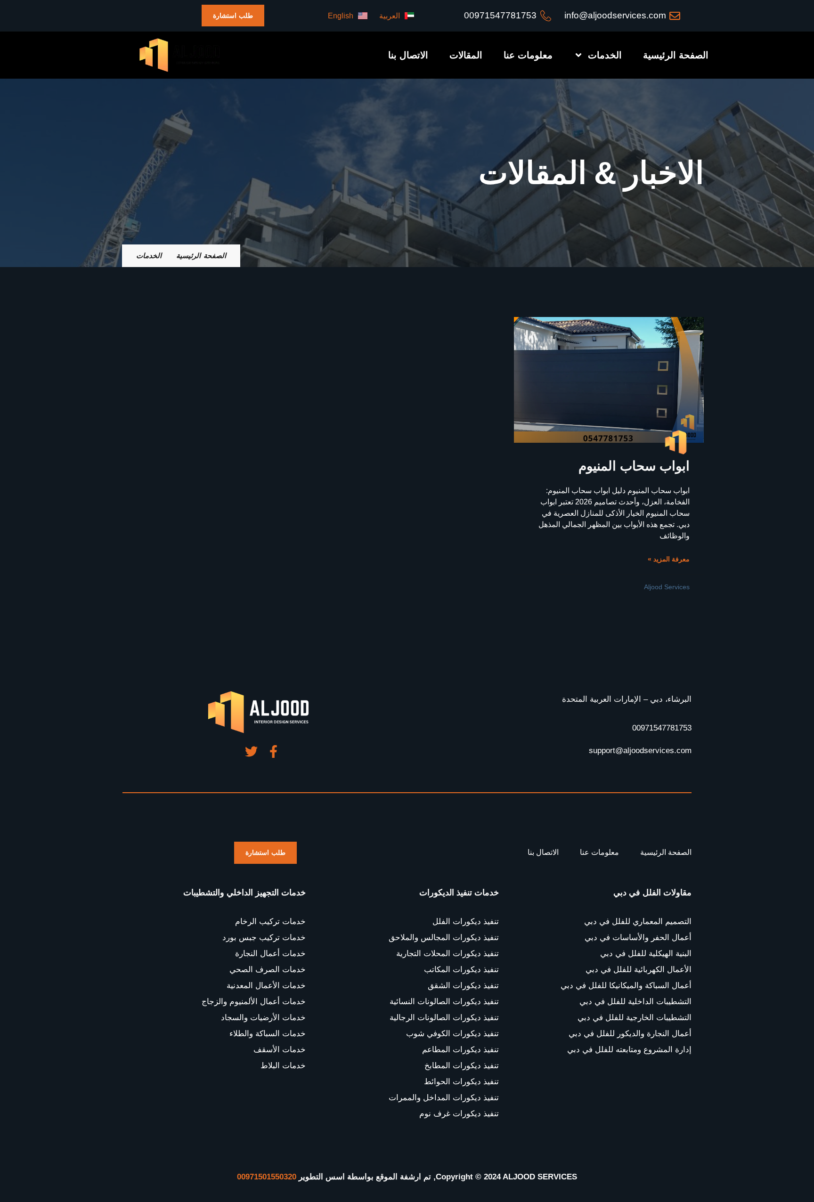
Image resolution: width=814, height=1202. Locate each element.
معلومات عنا (528, 55)
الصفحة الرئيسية (675, 55)
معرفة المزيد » (669, 559)
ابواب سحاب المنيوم (634, 466)
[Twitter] (251, 751)
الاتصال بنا (408, 55)
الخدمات (605, 55)
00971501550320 (266, 1176)
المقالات (465, 55)
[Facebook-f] (273, 751)
